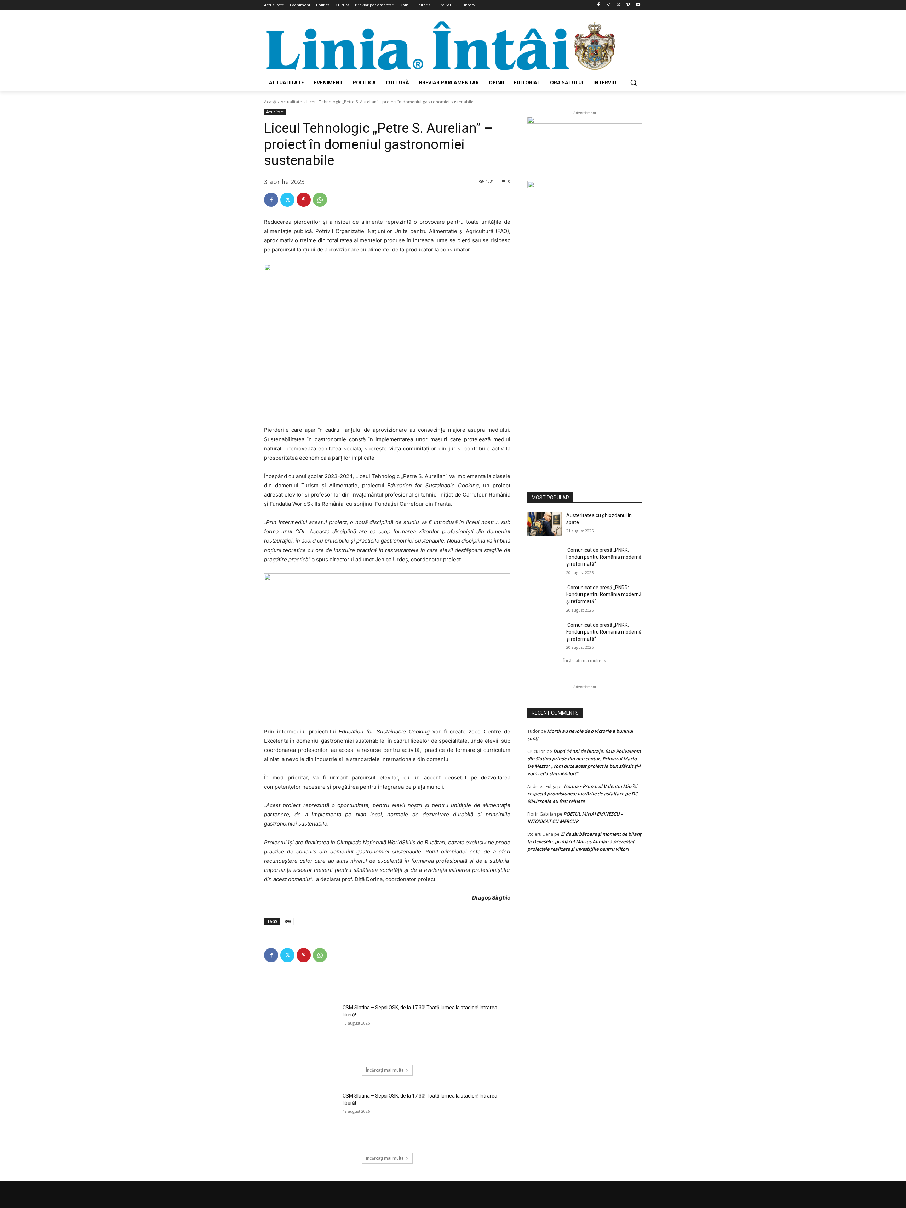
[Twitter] (618, 5)
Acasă (270, 102)
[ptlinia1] (584, 149)
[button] (633, 82)
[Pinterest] (304, 200)
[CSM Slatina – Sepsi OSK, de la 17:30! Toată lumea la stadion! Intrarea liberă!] (301, 1030)
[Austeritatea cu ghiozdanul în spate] (544, 524)
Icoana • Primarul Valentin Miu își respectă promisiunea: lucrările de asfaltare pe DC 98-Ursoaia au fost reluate (582, 793)
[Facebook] (599, 5)
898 (288, 921)
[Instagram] (608, 5)
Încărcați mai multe (385, 1070)
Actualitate (291, 102)
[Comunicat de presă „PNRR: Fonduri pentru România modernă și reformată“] (544, 559)
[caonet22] (584, 328)
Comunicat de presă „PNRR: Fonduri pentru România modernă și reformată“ (604, 557)
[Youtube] (638, 5)
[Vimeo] (628, 5)
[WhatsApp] (320, 200)
